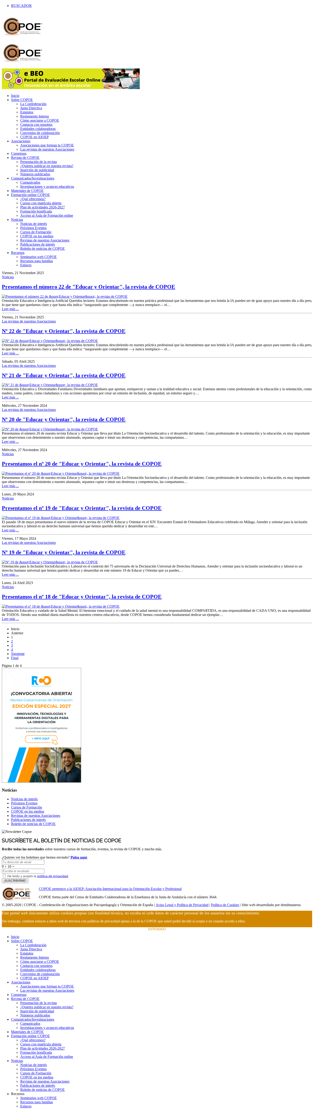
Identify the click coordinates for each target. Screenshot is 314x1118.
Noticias (17, 220)
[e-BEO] (71, 88)
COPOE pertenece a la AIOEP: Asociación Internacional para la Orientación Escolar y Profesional (110, 889)
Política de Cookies (225, 905)
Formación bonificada (36, 211)
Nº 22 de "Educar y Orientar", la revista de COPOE (64, 331)
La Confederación (33, 104)
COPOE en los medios (36, 236)
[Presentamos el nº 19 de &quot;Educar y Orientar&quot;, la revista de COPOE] (61, 518)
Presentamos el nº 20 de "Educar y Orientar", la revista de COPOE (82, 464)
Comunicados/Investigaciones (32, 178)
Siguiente (18, 654)
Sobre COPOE (22, 100)
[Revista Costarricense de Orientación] (41, 781)
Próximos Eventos (33, 228)
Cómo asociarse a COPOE (39, 120)
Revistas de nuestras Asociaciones (44, 240)
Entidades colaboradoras (38, 129)
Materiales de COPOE (27, 191)
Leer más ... (10, 309)
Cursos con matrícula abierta (40, 203)
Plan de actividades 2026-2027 (42, 207)
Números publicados (35, 174)
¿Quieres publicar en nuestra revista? (46, 166)
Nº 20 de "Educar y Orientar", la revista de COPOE (64, 419)
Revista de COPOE (25, 158)
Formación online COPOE (30, 195)
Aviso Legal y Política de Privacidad (182, 905)
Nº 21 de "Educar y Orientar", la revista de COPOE (64, 375)
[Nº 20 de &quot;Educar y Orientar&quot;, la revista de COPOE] (50, 429)
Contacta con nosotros (36, 124)
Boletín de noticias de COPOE (42, 248)
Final (14, 658)
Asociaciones (20, 141)
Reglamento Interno (34, 116)
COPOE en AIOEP (34, 137)
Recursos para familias (36, 261)
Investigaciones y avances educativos (47, 186)
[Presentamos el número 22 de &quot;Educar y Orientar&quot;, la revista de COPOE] (65, 296)
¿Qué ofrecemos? (33, 199)
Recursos (17, 253)
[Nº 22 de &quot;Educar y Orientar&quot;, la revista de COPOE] (50, 341)
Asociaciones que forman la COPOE (47, 145)
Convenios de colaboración (40, 133)
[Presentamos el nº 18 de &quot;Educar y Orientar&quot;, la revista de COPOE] (61, 606)
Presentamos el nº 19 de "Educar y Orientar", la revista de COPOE (82, 508)
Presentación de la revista (38, 162)
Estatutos (26, 112)
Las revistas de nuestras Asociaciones (47, 149)
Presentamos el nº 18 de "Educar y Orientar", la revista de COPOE (82, 597)
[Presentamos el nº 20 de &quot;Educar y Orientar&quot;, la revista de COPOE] (61, 473)
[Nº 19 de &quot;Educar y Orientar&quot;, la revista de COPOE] (50, 562)
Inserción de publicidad (37, 170)
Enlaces (25, 265)
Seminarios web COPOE (38, 257)
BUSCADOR (21, 6)
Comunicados (30, 182)
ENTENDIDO (157, 929)
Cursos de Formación (35, 232)
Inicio (15, 96)
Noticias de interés (33, 224)
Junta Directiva (31, 108)
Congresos (18, 153)
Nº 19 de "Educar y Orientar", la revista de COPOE (64, 552)
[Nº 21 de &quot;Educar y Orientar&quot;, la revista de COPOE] (50, 385)
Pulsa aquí (79, 857)
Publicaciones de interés (37, 244)
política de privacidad (52, 876)
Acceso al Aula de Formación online (46, 215)
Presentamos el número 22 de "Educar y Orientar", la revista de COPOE (88, 287)
